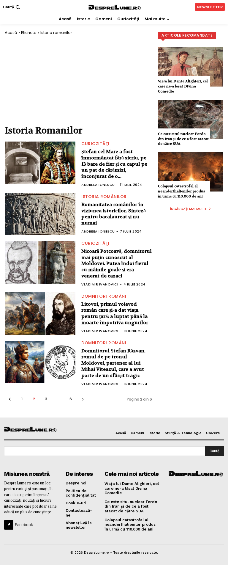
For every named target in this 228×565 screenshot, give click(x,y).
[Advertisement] (78, 79)
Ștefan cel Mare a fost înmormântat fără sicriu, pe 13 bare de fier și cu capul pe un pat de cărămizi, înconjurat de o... (114, 163)
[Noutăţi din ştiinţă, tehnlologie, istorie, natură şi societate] (29, 429)
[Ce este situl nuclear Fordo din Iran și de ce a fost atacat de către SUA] (190, 119)
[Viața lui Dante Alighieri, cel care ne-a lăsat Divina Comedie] (190, 67)
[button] (12, 7)
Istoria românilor (104, 196)
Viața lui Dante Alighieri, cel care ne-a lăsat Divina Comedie (183, 86)
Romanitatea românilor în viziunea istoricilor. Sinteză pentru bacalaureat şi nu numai (113, 213)
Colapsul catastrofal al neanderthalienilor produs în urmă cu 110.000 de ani (181, 191)
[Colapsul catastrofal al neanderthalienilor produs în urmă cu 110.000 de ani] (190, 172)
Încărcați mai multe (188, 208)
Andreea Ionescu (98, 184)
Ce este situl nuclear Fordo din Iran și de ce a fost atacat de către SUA (183, 138)
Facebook (24, 524)
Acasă (11, 32)
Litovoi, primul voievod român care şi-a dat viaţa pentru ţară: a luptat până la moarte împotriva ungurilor (114, 313)
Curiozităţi (95, 144)
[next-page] (83, 399)
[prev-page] (10, 399)
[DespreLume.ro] (115, 7)
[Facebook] (8, 524)
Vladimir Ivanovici (99, 284)
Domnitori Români (103, 296)
